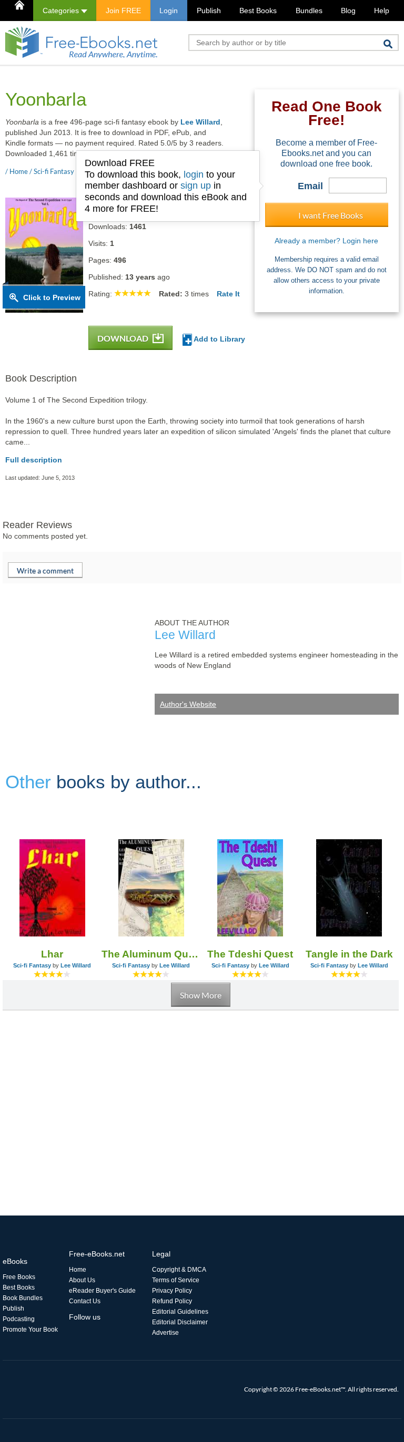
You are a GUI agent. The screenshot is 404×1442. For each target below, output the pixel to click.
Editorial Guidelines (180, 1311)
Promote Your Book (30, 1329)
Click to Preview (51, 297)
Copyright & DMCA (179, 1269)
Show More (200, 995)
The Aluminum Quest (151, 954)
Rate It (228, 294)
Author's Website (188, 704)
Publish (209, 10)
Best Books (258, 10)
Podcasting (19, 1319)
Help (381, 10)
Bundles (309, 10)
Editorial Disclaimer (180, 1322)
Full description (33, 460)
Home (77, 1269)
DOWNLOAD (123, 338)
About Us (82, 1280)
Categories (62, 10)
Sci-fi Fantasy (32, 965)
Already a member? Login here (326, 240)
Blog (348, 10)
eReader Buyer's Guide (102, 1290)
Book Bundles (23, 1298)
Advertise (165, 1332)
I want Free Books (330, 215)
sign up (195, 185)
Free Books (19, 1277)
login (194, 174)
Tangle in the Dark (349, 954)
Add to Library (218, 339)
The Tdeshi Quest (250, 954)
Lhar (52, 954)
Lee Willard (200, 122)
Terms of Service (175, 1280)
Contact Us (84, 1301)
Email (310, 186)
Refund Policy (172, 1301)
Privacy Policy (172, 1290)
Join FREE (123, 10)
